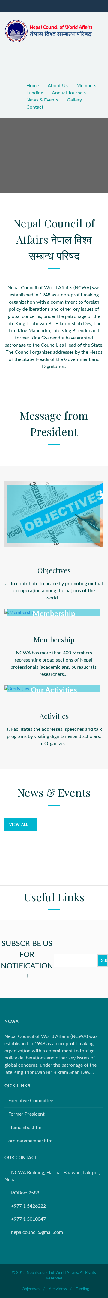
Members (86, 85)
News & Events (42, 100)
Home (32, 85)
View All (18, 825)
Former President (26, 1114)
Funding (34, 92)
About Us (58, 85)
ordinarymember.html (31, 1141)
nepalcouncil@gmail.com (37, 1232)
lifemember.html (25, 1127)
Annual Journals (69, 92)
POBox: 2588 (25, 1193)
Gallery (74, 100)
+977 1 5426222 (28, 1206)
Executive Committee (30, 1100)
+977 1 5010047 (28, 1219)
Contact (35, 107)
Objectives (31, 1289)
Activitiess (58, 1289)
